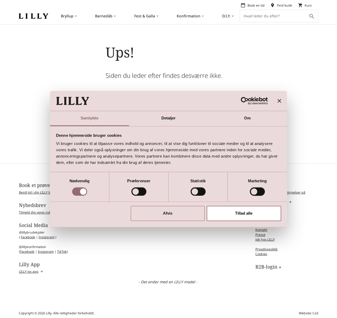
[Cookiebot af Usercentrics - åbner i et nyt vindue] (245, 101)
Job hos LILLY (265, 239)
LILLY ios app (28, 271)
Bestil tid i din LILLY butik (37, 192)
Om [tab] (247, 118)
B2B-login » (268, 267)
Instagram (46, 237)
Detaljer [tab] (168, 118)
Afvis (167, 213)
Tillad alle (243, 213)
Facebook (28, 237)
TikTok (62, 251)
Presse (260, 235)
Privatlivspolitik (266, 249)
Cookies (261, 254)
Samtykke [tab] (90, 118)
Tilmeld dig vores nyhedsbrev (42, 212)
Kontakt (261, 230)
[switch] (138, 191)
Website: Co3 (308, 313)
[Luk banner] (279, 101)
